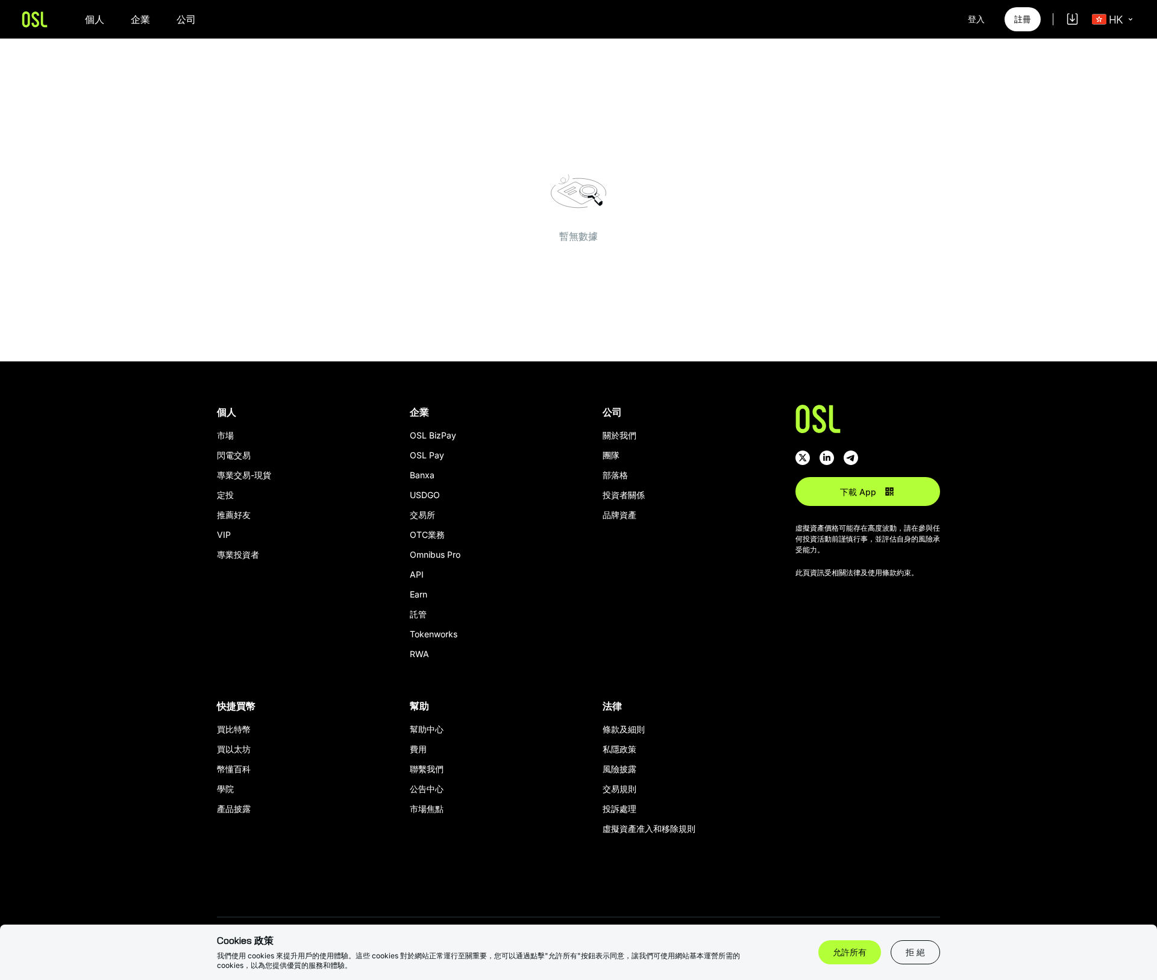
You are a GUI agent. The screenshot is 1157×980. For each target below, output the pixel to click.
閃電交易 (234, 455)
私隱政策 (619, 749)
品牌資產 (619, 515)
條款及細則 (624, 729)
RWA (419, 654)
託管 (418, 614)
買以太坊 (234, 749)
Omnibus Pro (435, 554)
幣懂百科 (234, 769)
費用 (418, 749)
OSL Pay (427, 455)
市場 (225, 435)
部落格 (615, 475)
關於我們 (619, 435)
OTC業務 (427, 534)
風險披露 (619, 769)
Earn (418, 594)
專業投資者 (238, 554)
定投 (225, 495)
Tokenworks (433, 634)
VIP (224, 534)
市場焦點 (427, 809)
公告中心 (427, 789)
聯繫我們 (427, 769)
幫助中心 (427, 729)
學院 (225, 789)
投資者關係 (624, 495)
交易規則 (619, 789)
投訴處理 (619, 809)
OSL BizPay (433, 435)
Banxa (422, 475)
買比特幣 (234, 729)
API (417, 574)
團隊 (611, 455)
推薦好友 (234, 515)
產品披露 (234, 809)
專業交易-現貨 (244, 475)
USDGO (425, 495)
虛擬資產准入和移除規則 (649, 828)
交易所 (422, 515)
